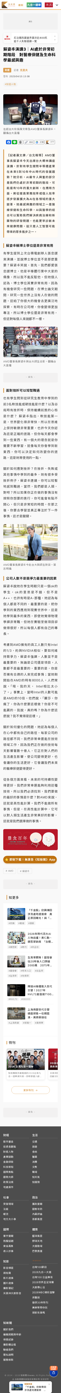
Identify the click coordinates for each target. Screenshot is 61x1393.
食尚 (34, 1151)
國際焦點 (8, 1172)
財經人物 (8, 1151)
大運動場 (37, 1246)
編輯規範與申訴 (12, 1334)
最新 (20, 5)
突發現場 (8, 1204)
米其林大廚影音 (12, 1293)
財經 (7, 70)
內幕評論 (37, 1214)
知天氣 (36, 1177)
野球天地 (37, 1241)
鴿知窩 (7, 1273)
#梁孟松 (35, 947)
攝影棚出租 (9, 1344)
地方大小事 (9, 1219)
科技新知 (8, 1166)
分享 (8, 142)
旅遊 (34, 1146)
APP (52, 142)
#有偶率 (25, 975)
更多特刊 (30, 1090)
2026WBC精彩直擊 (43, 1292)
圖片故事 (8, 1283)
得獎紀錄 (8, 1339)
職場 (34, 1172)
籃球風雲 (37, 1235)
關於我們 (8, 1329)
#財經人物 (10, 84)
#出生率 (39, 970)
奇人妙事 (8, 1251)
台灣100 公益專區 (42, 1277)
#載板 (21, 923)
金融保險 (8, 1161)
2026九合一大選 (41, 1272)
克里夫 (24, 70)
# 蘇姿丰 (25, 871)
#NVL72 (13, 999)
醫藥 (34, 1156)
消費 (34, 1161)
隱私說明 (8, 1354)
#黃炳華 (39, 1022)
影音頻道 (8, 1267)
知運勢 (36, 1182)
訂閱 (42, 142)
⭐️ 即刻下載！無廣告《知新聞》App (30, 859)
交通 (34, 1141)
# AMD (10, 870)
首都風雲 (37, 1219)
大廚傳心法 (38, 1287)
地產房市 (8, 1187)
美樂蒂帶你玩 (40, 1307)
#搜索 (31, 923)
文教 (34, 1166)
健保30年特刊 (40, 1302)
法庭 (5, 1209)
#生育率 (13, 975)
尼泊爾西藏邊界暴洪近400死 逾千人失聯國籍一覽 (32, 38)
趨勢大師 (8, 1177)
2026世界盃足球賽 (43, 1282)
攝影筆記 (8, 1288)
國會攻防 (37, 1209)
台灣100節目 (39, 1267)
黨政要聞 (37, 1204)
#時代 (24, 947)
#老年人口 (26, 970)
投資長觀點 (9, 1146)
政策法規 (8, 1182)
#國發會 (13, 970)
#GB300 (25, 999)
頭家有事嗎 (38, 1312)
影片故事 (8, 1278)
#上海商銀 (14, 1022)
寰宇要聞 (8, 1235)
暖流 (5, 1214)
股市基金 (8, 1141)
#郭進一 (27, 1022)
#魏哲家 (13, 947)
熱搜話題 (8, 1241)
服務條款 (8, 1359)
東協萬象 (8, 1246)
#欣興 (11, 923)
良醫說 (36, 1297)
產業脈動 (8, 1156)
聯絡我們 (8, 1349)
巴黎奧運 (37, 1251)
